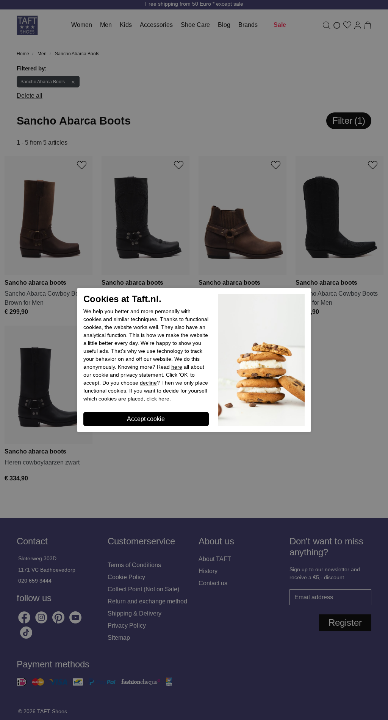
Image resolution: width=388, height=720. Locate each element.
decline (148, 383)
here (176, 367)
